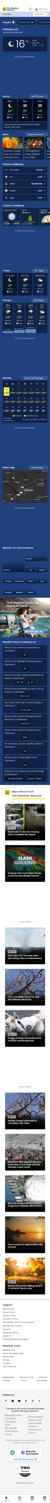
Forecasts (38, 14)
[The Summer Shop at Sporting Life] (42, 589)
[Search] (30, 9)
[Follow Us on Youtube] (19, 1401)
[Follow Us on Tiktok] (26, 1401)
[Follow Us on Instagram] (12, 1401)
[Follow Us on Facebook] (6, 1401)
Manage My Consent (12, 1326)
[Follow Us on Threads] (32, 1401)
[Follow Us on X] (39, 1401)
